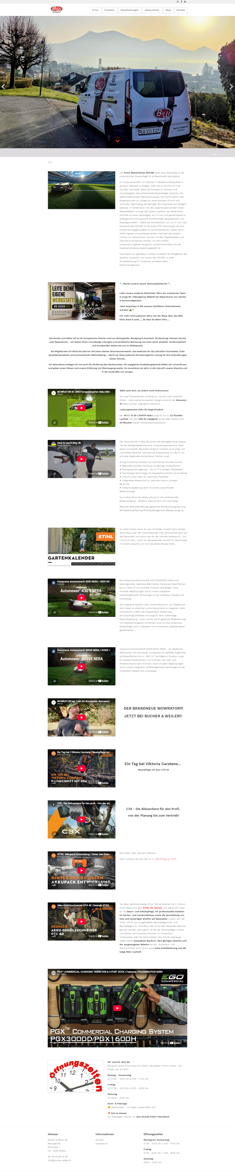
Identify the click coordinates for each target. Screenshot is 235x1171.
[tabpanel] (117, 86)
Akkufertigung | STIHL (166, 859)
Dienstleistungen (129, 10)
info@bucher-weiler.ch (59, 1160)
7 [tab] (233, 154)
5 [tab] (226, 154)
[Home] (57, 9)
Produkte (109, 10)
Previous (2, 86)
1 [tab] (211, 154)
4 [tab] (222, 154)
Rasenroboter (152, 10)
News (168, 10)
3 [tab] (218, 154)
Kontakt (180, 10)
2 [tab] (215, 154)
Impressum (101, 1143)
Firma (95, 10)
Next (231, 86)
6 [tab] (229, 154)
